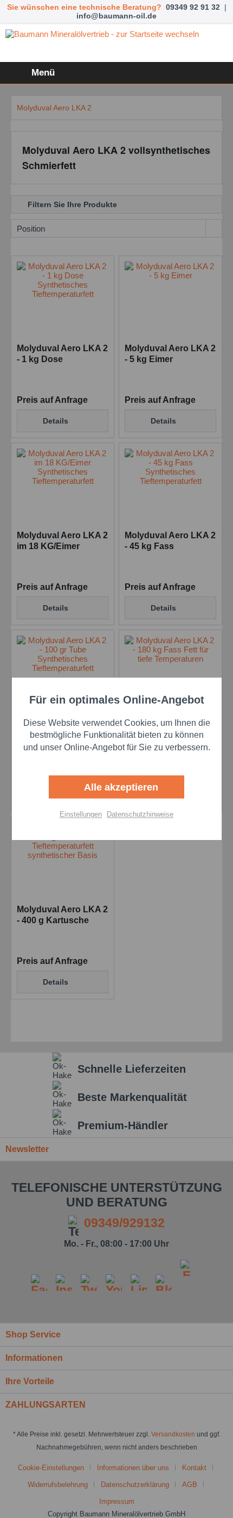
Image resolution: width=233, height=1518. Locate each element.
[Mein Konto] (189, 73)
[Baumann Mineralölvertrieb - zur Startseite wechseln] (116, 43)
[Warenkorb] (215, 73)
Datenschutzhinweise (140, 815)
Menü (43, 72)
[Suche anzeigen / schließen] (162, 73)
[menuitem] (30, 73)
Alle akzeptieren (119, 787)
